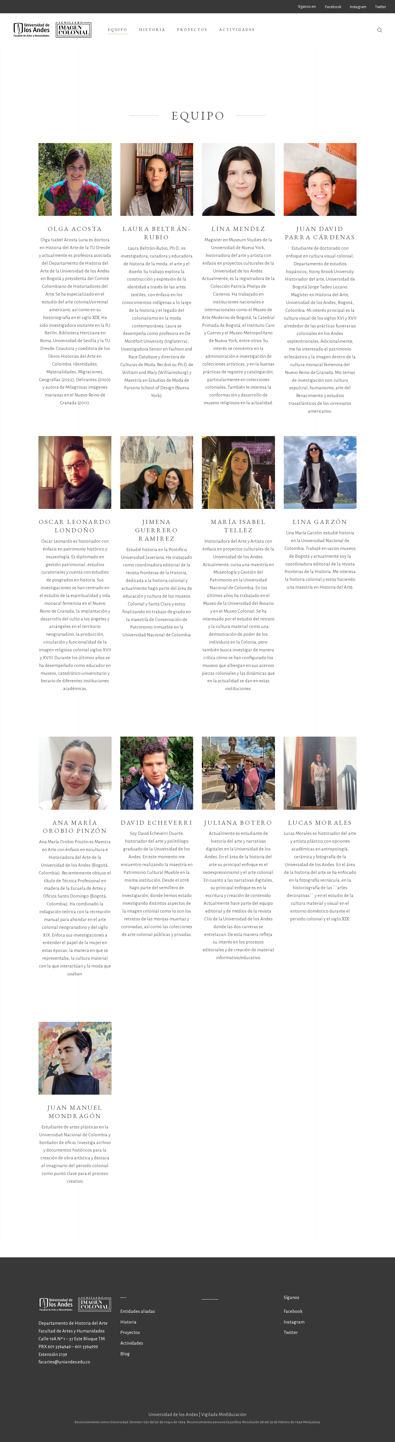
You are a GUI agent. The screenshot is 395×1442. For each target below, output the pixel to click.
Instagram (294, 1321)
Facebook (293, 1311)
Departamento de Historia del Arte (73, 1323)
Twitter (291, 1332)
